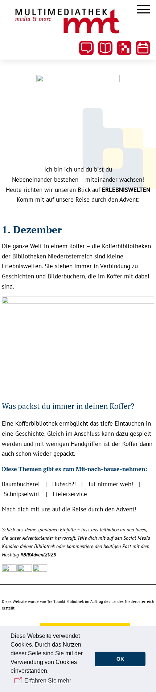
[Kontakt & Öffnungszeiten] (86, 48)
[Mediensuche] (105, 48)
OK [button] (120, 659)
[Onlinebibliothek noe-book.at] (124, 48)
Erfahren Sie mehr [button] (47, 680)
